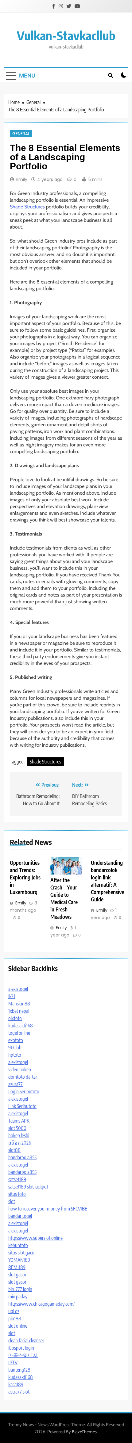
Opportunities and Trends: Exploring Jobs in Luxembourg (25, 877)
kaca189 (15, 1384)
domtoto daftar (22, 1077)
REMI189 (16, 1267)
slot (11, 1201)
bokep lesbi (18, 1135)
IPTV (12, 1362)
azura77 (15, 1084)
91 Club (14, 1047)
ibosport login (21, 1348)
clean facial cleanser (26, 1340)
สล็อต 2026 (19, 1143)
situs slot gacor (22, 1253)
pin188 (14, 1318)
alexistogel (18, 989)
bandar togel (20, 1216)
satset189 (17, 1179)
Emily (21, 179)
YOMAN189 (19, 1260)
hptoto (14, 1055)
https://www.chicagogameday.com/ (41, 1304)
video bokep (19, 1069)
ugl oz (13, 1311)
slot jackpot (37, 1187)
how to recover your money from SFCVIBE (47, 1209)
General (21, 134)
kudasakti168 (20, 1026)
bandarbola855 (22, 1157)
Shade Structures (27, 207)
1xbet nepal (18, 1011)
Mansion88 (19, 1004)
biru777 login (20, 1289)
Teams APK (18, 1121)
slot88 (14, 1150)
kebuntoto (18, 1245)
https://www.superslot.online (35, 1238)
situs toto (17, 1194)
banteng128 (19, 1370)
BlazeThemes (84, 1431)
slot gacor (17, 1275)
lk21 (11, 996)
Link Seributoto (22, 1106)
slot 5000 (17, 1128)
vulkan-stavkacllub (66, 35)
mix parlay (17, 1296)
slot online (17, 1326)
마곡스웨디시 (23, 1355)
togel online (19, 1033)
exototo (15, 1040)
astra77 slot (18, 1392)
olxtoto (15, 1018)
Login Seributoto (23, 1091)
